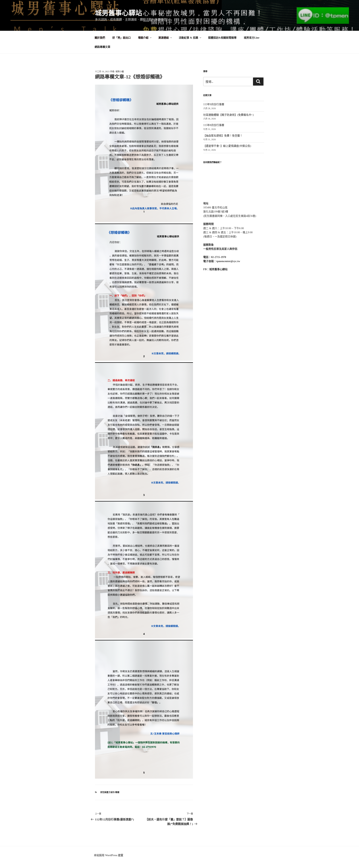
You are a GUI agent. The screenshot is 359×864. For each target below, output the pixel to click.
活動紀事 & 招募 (188, 37)
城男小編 (120, 71)
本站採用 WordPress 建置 (108, 855)
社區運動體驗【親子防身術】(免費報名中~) (228, 114)
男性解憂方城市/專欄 (109, 792)
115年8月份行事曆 (213, 125)
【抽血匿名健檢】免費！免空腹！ (223, 135)
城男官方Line (251, 37)
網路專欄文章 (102, 46)
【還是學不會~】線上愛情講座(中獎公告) (227, 146)
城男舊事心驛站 (118, 13)
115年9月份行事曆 (213, 104)
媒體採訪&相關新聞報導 (222, 37)
